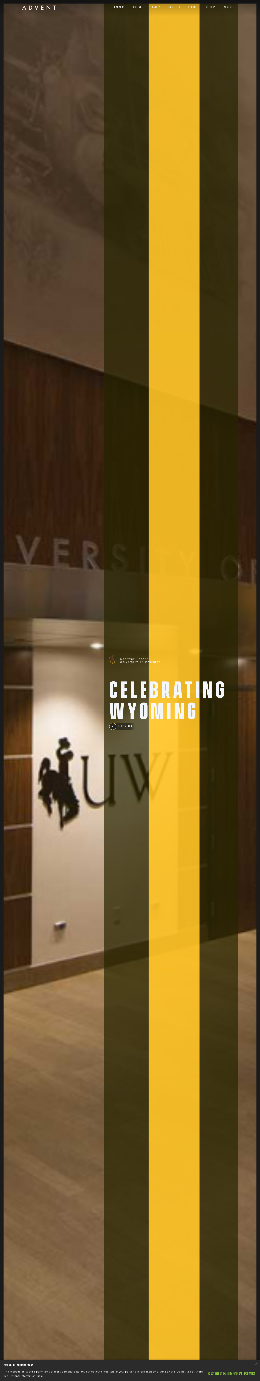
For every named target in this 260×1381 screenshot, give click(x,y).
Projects (174, 7)
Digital (137, 7)
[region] (130, 1370)
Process (119, 7)
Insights (210, 7)
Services (155, 7)
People (192, 7)
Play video (125, 726)
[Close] (256, 1363)
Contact (229, 7)
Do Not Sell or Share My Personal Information (232, 1373)
